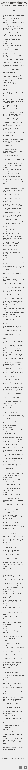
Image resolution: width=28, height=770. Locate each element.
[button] (14, 10)
